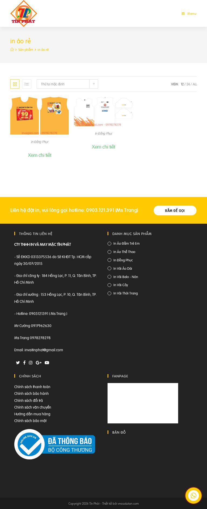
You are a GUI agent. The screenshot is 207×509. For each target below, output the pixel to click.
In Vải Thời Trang (125, 293)
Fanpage (120, 376)
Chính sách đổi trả (28, 400)
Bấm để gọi (175, 210)
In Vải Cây (120, 284)
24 (188, 84)
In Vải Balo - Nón (125, 276)
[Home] (12, 49)
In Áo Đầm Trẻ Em (126, 243)
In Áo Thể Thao (124, 251)
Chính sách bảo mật (30, 420)
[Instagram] (31, 362)
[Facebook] (24, 362)
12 (182, 84)
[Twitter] (18, 362)
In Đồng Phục (39, 141)
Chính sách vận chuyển (32, 406)
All (195, 84)
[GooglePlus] (39, 362)
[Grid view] (14, 84)
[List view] (26, 84)
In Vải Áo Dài (122, 268)
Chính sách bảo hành (31, 393)
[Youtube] (47, 362)
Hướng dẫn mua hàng (32, 413)
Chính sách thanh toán (32, 386)
